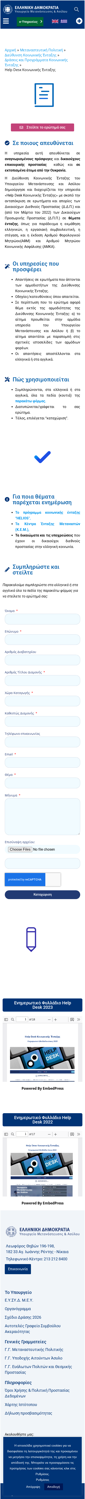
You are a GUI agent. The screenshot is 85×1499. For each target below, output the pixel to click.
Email (9, 754)
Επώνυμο (12, 631)
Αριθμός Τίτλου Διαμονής (24, 672)
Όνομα (10, 611)
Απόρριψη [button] (33, 1486)
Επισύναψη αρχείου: (20, 842)
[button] (76, 9)
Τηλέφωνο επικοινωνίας (22, 734)
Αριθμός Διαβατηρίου (20, 652)
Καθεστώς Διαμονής (20, 713)
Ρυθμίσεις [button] (42, 1479)
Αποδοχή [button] (53, 1486)
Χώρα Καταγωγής (18, 693)
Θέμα (9, 775)
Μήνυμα (11, 795)
